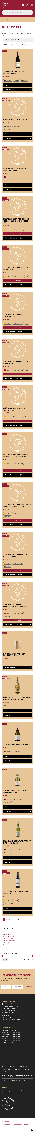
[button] (31, 5)
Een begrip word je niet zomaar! (15, 1080)
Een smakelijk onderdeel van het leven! (15, 1070)
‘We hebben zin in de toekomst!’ (14, 1066)
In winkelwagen (10, 667)
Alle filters (22, 45)
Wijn (3, 945)
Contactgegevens (8, 1001)
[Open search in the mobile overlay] (17, 12)
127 (18, 920)
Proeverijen (6, 943)
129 (27, 920)
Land (5, 45)
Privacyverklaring (5, 1121)
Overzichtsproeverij (8, 940)
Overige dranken (8, 938)
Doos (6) (7, 89)
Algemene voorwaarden (7, 1123)
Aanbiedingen (7, 932)
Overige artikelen (8, 936)
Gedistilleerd (6, 934)
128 (22, 920)
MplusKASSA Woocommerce (13, 1124)
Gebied (13, 45)
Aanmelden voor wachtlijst (13, 238)
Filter (5, 959)
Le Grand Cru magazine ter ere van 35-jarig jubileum (17, 1076)
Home (3, 19)
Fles (6, 85)
